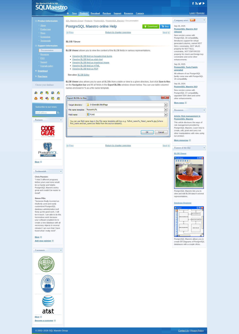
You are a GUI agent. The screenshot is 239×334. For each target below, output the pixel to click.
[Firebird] (36, 100)
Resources (128, 13)
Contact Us (183, 330)
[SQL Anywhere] (47, 100)
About (43, 25)
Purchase (107, 13)
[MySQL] (41, 94)
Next (165, 32)
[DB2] (53, 100)
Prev (71, 32)
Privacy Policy (197, 330)
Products (84, 13)
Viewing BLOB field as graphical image (90, 62)
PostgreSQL (99, 21)
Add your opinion (43, 241)
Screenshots (45, 37)
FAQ (42, 58)
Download (95, 13)
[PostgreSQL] (53, 94)
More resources (181, 140)
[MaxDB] (58, 100)
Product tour (45, 29)
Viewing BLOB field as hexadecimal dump (92, 56)
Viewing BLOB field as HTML (86, 66)
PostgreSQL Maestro (115, 21)
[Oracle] (41, 100)
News (74, 13)
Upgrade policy (46, 66)
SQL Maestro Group (74, 21)
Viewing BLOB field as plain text (87, 59)
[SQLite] (58, 94)
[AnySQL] (36, 94)
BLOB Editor (83, 75)
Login (192, 13)
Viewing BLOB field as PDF (85, 69)
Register (200, 13)
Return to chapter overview (118, 32)
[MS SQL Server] (47, 94)
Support (117, 13)
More (37, 162)
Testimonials (45, 40)
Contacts (140, 13)
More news (179, 103)
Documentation (47, 50)
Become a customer (44, 320)
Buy (167, 26)
